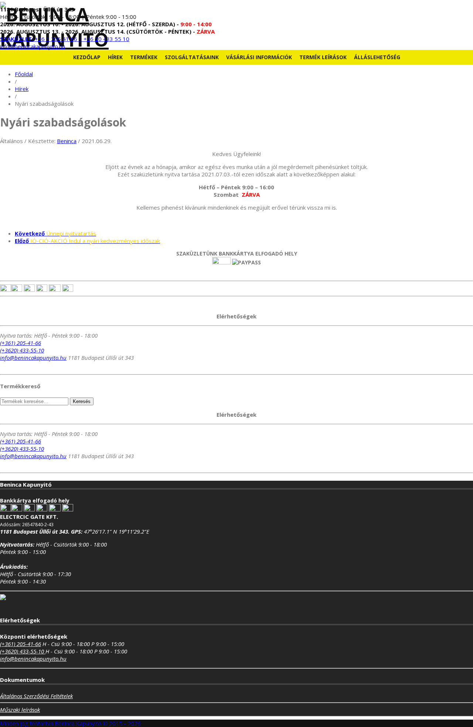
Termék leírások (323, 57)
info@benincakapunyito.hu (32, 46)
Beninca (66, 141)
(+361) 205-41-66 (20, 342)
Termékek (143, 57)
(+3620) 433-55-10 (22, 350)
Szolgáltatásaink (192, 57)
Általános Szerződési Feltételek (36, 696)
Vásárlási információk (259, 57)
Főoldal (24, 74)
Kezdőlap (87, 57)
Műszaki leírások (20, 709)
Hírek (115, 57)
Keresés (82, 401)
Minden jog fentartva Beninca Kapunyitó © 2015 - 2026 (70, 723)
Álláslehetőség (377, 57)
